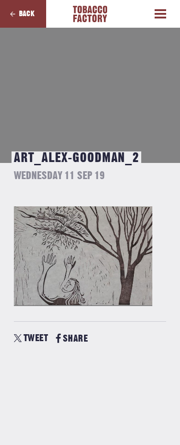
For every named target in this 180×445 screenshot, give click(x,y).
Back (27, 14)
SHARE (75, 338)
